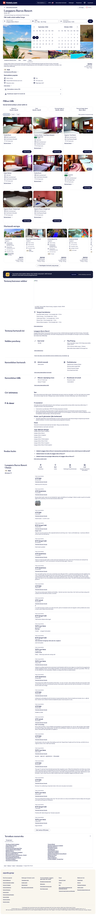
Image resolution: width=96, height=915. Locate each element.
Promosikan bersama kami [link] (46, 886)
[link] (88, 7)
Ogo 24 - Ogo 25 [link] (36, 110)
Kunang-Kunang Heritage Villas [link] (14, 848)
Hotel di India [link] (6, 897)
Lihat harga (27, 151)
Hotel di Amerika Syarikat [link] (8, 882)
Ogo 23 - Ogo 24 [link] (14, 110)
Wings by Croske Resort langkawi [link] (14, 852)
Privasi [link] (60, 882)
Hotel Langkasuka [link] (52, 857)
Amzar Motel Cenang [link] (11, 845)
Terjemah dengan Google (41, 482)
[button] (37, 34)
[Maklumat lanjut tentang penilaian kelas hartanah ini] (8, 13)
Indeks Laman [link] (80, 887)
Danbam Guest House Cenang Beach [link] (57, 853)
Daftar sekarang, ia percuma (85, 274)
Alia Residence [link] (51, 856)
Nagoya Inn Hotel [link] (52, 855)
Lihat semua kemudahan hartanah (42, 372)
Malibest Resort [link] (10, 851)
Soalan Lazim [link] (24, 882)
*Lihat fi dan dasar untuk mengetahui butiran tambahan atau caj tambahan (51, 355)
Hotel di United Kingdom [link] (8, 894)
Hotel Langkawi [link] (19, 865)
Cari (90, 21)
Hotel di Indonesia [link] (7, 887)
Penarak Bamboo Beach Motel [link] (13, 857)
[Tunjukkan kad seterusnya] (92, 246)
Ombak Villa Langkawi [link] (53, 852)
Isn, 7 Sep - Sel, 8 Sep (40, 22)
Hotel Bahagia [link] (51, 849)
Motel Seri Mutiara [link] (52, 847)
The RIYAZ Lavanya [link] (52, 848)
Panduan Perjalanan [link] (81, 885)
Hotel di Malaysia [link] (7, 880)
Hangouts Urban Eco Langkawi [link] (55, 845)
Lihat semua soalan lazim (40, 459)
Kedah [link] (13, 865)
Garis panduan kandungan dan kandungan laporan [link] (65, 888)
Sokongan (71, 2)
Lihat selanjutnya (38, 326)
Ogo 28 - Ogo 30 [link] (59, 110)
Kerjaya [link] (79, 882)
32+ (89, 56)
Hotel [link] (5, 865)
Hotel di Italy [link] (6, 892)
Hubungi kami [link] (24, 885)
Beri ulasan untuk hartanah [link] (27, 887)
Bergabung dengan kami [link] (45, 881)
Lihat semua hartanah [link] (11, 7)
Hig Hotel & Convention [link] (12, 860)
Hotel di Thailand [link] (6, 885)
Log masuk (90, 2)
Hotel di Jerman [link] (6, 899)
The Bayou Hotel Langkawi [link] (12, 844)
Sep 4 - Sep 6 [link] (82, 110)
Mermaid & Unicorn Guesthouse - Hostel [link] (16, 855)
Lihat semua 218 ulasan (42, 830)
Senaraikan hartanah (61, 2)
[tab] (9, 840)
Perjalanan (79, 2)
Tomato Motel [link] (51, 844)
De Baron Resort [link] (10, 847)
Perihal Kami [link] (80, 880)
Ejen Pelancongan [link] (44, 888)
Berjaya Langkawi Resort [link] (12, 853)
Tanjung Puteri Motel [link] (53, 851)
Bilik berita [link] (42, 884)
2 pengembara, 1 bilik (68, 22)
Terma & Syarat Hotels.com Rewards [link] (67, 891)
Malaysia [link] (9, 865)
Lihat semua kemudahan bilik (41, 385)
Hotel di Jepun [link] (6, 902)
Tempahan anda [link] (25, 880)
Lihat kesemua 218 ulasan (10, 72)
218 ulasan (7, 473)
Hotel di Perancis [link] (6, 889)
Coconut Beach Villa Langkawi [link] (13, 849)
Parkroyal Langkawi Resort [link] (12, 856)
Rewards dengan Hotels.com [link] (83, 889)
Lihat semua (7, 85)
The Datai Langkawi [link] (11, 859)
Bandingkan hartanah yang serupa (48, 265)
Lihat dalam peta (39, 308)
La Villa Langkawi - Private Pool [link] (55, 859)
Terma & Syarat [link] (62, 880)
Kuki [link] (60, 885)
